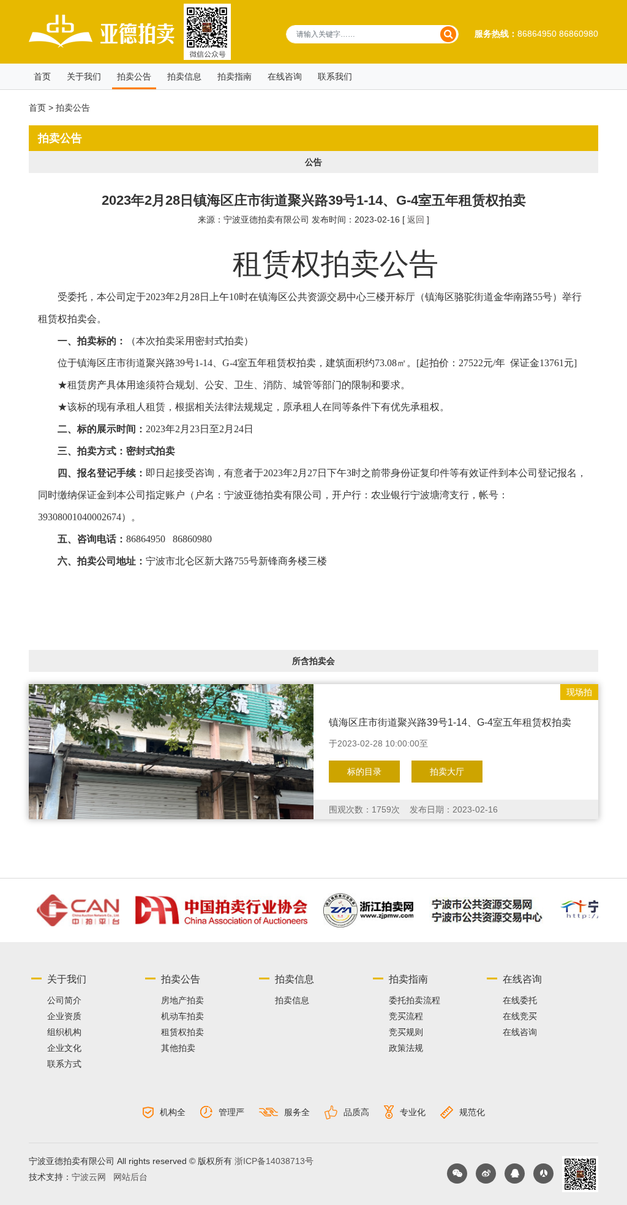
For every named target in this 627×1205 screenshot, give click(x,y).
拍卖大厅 (447, 771)
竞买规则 (406, 1032)
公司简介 (64, 1000)
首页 (42, 76)
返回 (415, 219)
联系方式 (64, 1064)
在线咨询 (520, 1032)
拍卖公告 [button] (134, 76)
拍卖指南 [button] (234, 76)
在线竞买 (520, 1016)
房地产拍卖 (182, 1000)
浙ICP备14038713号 (274, 1161)
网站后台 (130, 1177)
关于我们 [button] (84, 76)
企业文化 (64, 1048)
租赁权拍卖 (182, 1032)
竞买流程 (406, 1016)
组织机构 (64, 1032)
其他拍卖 (178, 1048)
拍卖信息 (184, 76)
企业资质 (64, 1016)
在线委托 (520, 1000)
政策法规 (406, 1048)
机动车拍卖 (182, 1016)
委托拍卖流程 (414, 1000)
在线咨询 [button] (285, 76)
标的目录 (364, 771)
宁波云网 (89, 1177)
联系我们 (335, 76)
